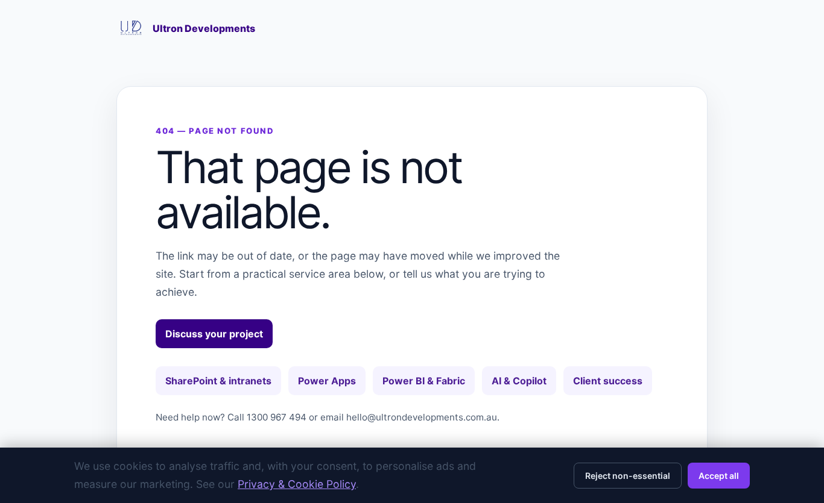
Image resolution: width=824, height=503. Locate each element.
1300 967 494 (276, 417)
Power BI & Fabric (423, 381)
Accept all (719, 475)
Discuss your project (214, 334)
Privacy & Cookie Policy (297, 484)
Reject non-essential (627, 475)
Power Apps (327, 381)
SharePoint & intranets (218, 381)
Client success (607, 381)
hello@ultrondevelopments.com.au (421, 417)
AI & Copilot (519, 381)
